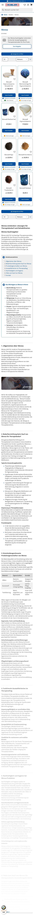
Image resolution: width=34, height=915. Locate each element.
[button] (17, 900)
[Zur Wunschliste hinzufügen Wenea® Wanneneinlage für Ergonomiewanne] (31, 79)
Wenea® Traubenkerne (8, 189)
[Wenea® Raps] (9, 146)
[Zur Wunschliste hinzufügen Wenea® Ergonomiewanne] (31, 116)
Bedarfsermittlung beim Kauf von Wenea (18, 264)
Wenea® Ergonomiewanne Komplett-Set (8, 84)
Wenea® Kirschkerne (25, 155)
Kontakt (8, 275)
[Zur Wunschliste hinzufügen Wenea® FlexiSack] (31, 185)
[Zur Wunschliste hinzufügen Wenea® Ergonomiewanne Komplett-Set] (14, 79)
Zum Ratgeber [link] (17, 46)
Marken (11, 14)
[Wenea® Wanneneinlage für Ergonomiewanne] (25, 73)
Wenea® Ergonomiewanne (25, 120)
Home (5, 14)
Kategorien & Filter (17, 54)
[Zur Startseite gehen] (12, 4)
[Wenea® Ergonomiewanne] (25, 111)
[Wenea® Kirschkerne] (25, 146)
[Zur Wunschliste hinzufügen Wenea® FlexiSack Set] (14, 116)
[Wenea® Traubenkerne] (9, 179)
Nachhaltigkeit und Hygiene (14, 271)
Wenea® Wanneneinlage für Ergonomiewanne (25, 84)
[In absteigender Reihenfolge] (30, 59)
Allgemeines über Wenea (13, 261)
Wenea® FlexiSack (25, 188)
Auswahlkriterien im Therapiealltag (17, 268)
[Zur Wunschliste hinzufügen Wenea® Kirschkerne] (31, 152)
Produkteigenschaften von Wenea (16, 266)
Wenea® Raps (8, 155)
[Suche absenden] (2, 10)
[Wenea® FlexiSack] (25, 179)
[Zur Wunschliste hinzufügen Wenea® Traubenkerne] (14, 185)
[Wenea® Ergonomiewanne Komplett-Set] (9, 73)
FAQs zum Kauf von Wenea (14, 273)
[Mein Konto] (28, 5)
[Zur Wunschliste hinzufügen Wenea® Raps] (14, 152)
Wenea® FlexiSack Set (9, 119)
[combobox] (17, 10)
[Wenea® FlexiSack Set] (9, 111)
